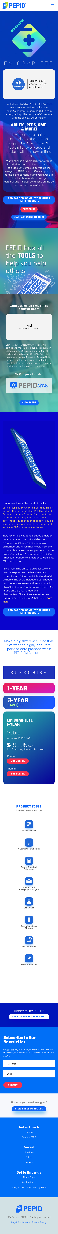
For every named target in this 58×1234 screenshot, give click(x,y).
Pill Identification (29, 831)
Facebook (29, 1152)
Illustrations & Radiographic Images (29, 888)
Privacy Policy (39, 1222)
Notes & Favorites (29, 965)
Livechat (29, 1132)
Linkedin (29, 1162)
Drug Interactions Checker (29, 927)
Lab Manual (29, 908)
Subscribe (29, 209)
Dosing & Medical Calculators (29, 868)
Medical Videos (29, 946)
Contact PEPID (29, 1137)
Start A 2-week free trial (29, 217)
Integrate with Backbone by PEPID (29, 1187)
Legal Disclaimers (20, 1222)
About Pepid (29, 1177)
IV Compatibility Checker (29, 849)
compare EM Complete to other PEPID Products (29, 199)
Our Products (29, 1182)
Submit (13, 1085)
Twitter (29, 1157)
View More (29, 402)
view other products (29, 1109)
